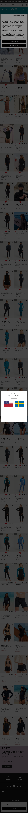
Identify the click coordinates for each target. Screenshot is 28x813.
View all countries (14, 410)
